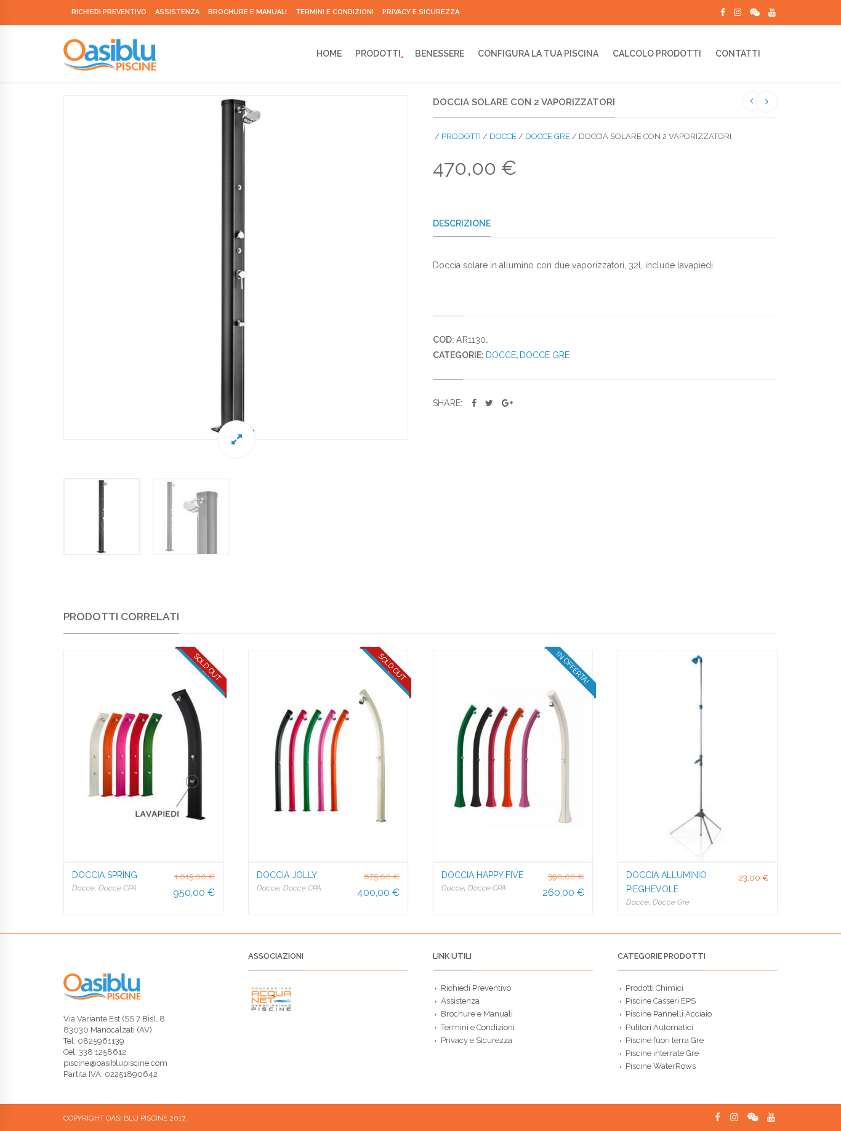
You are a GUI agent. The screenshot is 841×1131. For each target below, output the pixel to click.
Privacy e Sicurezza (420, 12)
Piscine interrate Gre (662, 1053)
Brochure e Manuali (247, 12)
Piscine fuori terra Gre (665, 1040)
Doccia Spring (104, 875)
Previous (51, 267)
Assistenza (177, 12)
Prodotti (378, 53)
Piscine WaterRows (661, 1066)
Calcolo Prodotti (657, 53)
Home (329, 53)
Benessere (439, 53)
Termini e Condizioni (335, 12)
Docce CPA (117, 888)
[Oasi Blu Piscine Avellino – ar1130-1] (235, 267)
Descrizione (462, 223)
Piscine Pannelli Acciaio (669, 1013)
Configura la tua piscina (538, 53)
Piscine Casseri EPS (661, 1000)
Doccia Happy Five (482, 875)
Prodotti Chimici (654, 988)
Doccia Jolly (287, 875)
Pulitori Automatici (659, 1027)
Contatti (737, 53)
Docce (503, 136)
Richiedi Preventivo (109, 12)
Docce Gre (547, 136)
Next (420, 267)
